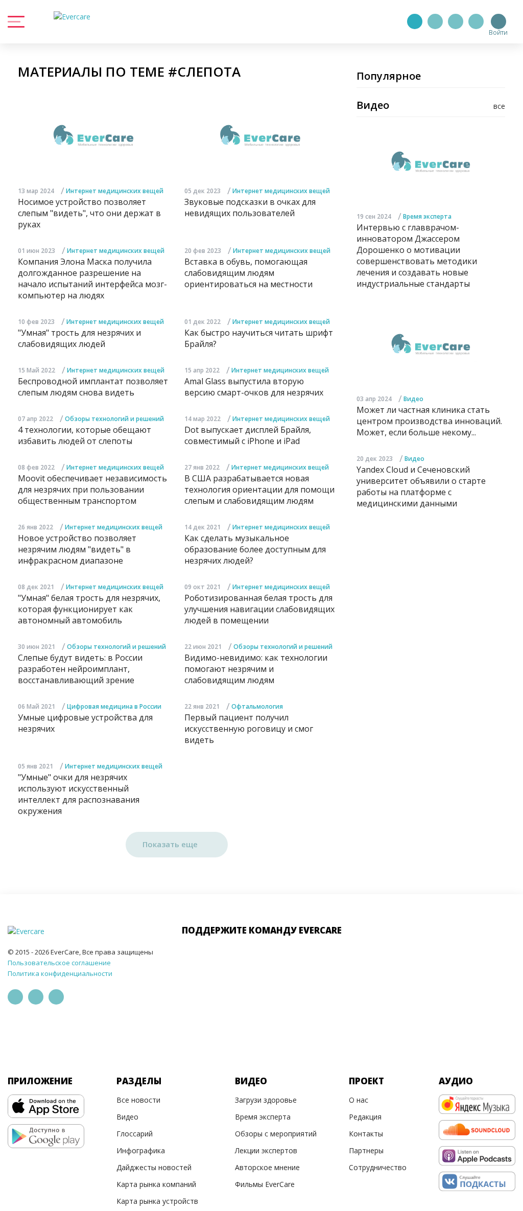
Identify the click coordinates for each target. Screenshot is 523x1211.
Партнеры (366, 1150)
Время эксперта (427, 216)
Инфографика (140, 1150)
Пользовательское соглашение (59, 962)
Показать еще (171, 844)
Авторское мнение (267, 1167)
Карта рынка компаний (156, 1184)
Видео (413, 398)
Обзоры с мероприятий (276, 1133)
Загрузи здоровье (266, 1100)
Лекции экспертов (266, 1150)
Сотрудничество (378, 1167)
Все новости (138, 1100)
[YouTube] (476, 21)
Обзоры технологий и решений (114, 418)
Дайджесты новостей (154, 1167)
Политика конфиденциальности (60, 973)
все (499, 106)
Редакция (365, 1117)
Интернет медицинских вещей (114, 191)
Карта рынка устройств (157, 1201)
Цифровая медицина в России (114, 706)
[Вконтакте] (455, 21)
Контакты (366, 1133)
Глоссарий (134, 1133)
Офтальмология (257, 706)
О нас (358, 1100)
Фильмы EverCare (265, 1184)
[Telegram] (435, 21)
